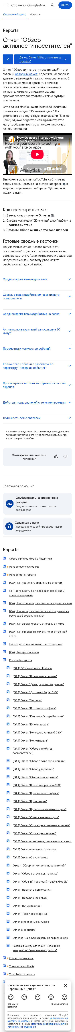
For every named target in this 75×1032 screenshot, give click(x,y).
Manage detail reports (22, 574)
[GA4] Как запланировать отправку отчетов (36, 623)
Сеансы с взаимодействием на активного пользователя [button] (31, 296)
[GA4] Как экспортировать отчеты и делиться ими (40, 603)
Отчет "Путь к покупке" (27, 905)
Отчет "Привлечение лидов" (30, 897)
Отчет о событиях (24, 930)
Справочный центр (14, 14)
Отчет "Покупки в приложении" (32, 889)
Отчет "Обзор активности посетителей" (39, 865)
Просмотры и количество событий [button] (26, 349)
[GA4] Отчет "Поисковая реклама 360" (37, 785)
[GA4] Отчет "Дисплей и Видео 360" (35, 692)
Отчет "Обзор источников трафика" (35, 873)
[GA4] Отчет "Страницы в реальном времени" (41, 825)
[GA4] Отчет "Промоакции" (30, 801)
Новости (35, 14)
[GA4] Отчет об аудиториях (30, 857)
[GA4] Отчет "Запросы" (27, 700)
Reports (10, 549)
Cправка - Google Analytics (29, 5)
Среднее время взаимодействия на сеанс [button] (31, 314)
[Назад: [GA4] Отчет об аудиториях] (8, 59)
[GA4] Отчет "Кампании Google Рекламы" (38, 716)
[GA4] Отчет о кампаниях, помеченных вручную (42, 841)
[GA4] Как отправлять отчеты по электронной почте (38, 634)
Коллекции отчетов (21, 958)
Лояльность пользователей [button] (21, 418)
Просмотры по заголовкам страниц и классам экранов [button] (34, 385)
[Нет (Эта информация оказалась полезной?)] (65, 457)
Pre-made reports (20, 660)
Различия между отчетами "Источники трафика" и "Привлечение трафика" (36, 948)
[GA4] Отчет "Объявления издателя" (35, 777)
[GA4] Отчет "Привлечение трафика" (36, 793)
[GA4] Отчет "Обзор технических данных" (39, 761)
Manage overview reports (24, 566)
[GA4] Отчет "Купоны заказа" (31, 724)
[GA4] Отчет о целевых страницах (34, 849)
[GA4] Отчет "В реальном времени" (35, 676)
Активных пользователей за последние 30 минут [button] (31, 331)
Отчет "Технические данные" (31, 913)
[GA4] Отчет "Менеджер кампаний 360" (37, 732)
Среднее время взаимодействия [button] (25, 279)
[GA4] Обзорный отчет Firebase (32, 668)
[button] (5, 5)
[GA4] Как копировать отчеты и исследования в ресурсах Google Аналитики (39, 613)
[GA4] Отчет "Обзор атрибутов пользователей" (33, 751)
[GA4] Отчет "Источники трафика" (34, 708)
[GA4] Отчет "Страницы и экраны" (34, 833)
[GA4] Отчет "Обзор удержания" (33, 769)
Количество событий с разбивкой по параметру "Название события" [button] (28, 366)
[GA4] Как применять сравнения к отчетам (35, 582)
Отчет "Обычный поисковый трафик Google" (40, 881)
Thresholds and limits (21, 966)
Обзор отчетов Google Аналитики (30, 558)
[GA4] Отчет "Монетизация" (30, 740)
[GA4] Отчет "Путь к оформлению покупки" (39, 809)
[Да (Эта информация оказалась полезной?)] (56, 457)
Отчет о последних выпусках (31, 921)
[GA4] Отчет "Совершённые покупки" (36, 817)
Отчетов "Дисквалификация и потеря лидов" (41, 938)
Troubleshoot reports (22, 974)
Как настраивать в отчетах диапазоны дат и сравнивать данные (36, 593)
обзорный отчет (26, 74)
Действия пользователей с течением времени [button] (34, 402)
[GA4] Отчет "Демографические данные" (38, 684)
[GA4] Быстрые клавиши (24, 652)
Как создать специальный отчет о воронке (35, 644)
